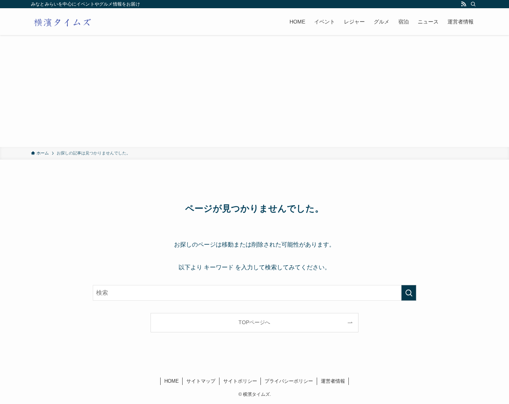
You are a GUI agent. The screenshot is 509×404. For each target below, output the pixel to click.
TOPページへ (254, 322)
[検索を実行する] (408, 293)
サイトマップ (200, 381)
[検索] (473, 4)
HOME (171, 381)
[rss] (463, 4)
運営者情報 (333, 381)
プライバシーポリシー (289, 381)
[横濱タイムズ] (62, 21)
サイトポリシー (240, 381)
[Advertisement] (254, 91)
